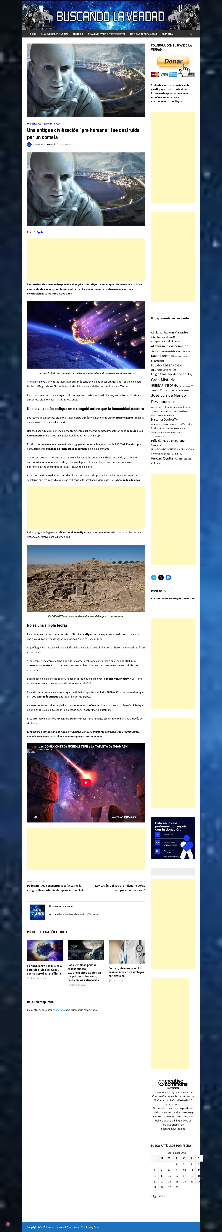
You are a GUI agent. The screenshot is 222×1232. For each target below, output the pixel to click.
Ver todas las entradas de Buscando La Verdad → (73, 914)
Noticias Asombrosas (162, 428)
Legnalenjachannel (181, 411)
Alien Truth (157, 337)
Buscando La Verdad (45, 144)
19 (199, 1175)
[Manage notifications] (7, 1224)
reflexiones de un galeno (168, 441)
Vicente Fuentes (182, 458)
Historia (47, 123)
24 (184, 1181)
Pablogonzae (155, 432)
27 (154, 1187)
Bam (96, 1227)
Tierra (107, 661)
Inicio (32, 33)
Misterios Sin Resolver (159, 424)
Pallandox (165, 432)
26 (199, 1181)
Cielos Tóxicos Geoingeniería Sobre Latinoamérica (172, 351)
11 (191, 1170)
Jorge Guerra (183, 390)
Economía (167, 33)
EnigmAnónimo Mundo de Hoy (171, 374)
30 (177, 1187)
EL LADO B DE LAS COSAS (167, 365)
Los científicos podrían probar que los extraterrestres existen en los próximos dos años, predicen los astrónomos (84, 972)
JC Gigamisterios (170, 390)
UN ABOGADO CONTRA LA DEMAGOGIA (172, 449)
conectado (59, 1010)
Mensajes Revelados (166, 415)
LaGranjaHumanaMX (173, 406)
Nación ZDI (173, 424)
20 (154, 1181)
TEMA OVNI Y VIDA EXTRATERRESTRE (106, 33)
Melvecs (153, 415)
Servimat (156, 445)
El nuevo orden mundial (54, 33)
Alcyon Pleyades (176, 332)
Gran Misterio (163, 380)
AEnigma (156, 332)
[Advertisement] (86, 259)
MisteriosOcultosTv (164, 419)
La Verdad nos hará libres (161, 411)
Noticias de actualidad (143, 33)
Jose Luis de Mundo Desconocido (168, 398)
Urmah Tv (177, 453)
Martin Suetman (101, 710)
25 (191, 1181)
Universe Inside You (160, 453)
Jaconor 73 (156, 390)
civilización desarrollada (82, 480)
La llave (187, 407)
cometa (51, 417)
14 (162, 1175)
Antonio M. (169, 337)
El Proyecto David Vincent (163, 369)
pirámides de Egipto (79, 696)
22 (169, 1181)
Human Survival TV (186, 386)
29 (169, 1187)
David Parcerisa (162, 355)
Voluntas (156, 463)
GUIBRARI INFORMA (164, 385)
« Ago (154, 1196)
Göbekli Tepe (95, 639)
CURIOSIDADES (34, 123)
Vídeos (57, 123)
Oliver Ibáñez (180, 428)
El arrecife (158, 361)
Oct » (162, 1196)
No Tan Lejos (185, 424)
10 (184, 1170)
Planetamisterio (157, 436)
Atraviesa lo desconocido (169, 346)
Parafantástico (177, 432)
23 (177, 1181)
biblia (89, 466)
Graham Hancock (36, 381)
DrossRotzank (181, 356)
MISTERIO (78, 33)
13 (154, 1175)
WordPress (86, 1227)
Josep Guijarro (156, 407)
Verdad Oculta (162, 458)
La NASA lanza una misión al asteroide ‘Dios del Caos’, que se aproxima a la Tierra (45, 969)
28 (162, 1187)
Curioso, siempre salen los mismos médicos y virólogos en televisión (126, 972)
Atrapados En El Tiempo (165, 341)
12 (199, 1170)
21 (162, 1181)
